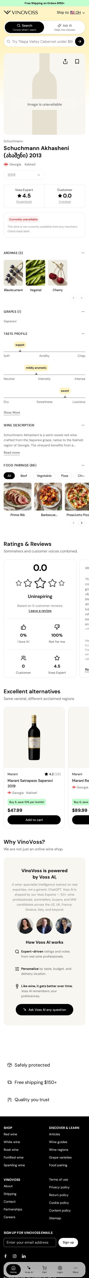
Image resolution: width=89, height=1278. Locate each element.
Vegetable (44, 476)
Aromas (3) (13, 253)
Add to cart (34, 820)
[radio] (24, 27)
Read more (12, 452)
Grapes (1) (12, 312)
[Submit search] (79, 41)
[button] (44, 42)
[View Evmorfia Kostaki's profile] (25, 925)
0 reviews (65, 201)
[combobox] (24, 175)
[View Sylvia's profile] (63, 925)
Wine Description (19, 425)
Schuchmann (13, 141)
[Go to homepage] (21, 12)
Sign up (68, 1242)
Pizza (64, 476)
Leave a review (40, 611)
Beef (24, 476)
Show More (12, 412)
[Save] (77, 61)
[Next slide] (81, 298)
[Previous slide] (73, 298)
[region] (44, 475)
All (9, 476)
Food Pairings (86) (20, 465)
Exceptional (24, 201)
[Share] (65, 61)
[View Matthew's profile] (44, 925)
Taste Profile (16, 334)
